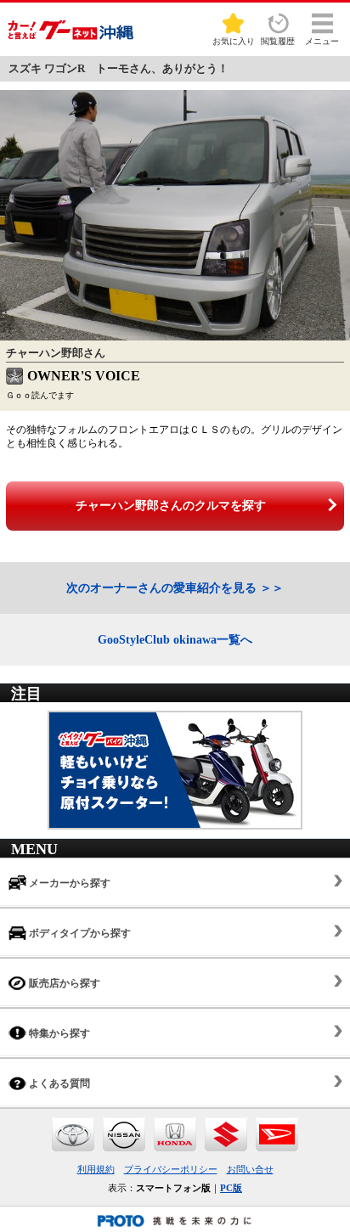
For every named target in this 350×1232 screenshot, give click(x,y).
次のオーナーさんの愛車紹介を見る (161, 588)
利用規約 (96, 1169)
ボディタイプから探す (78, 933)
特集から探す (58, 1033)
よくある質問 (58, 1083)
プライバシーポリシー (170, 1169)
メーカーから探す (68, 883)
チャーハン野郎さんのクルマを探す (171, 505)
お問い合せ (250, 1169)
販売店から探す (63, 983)
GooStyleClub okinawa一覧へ (175, 639)
